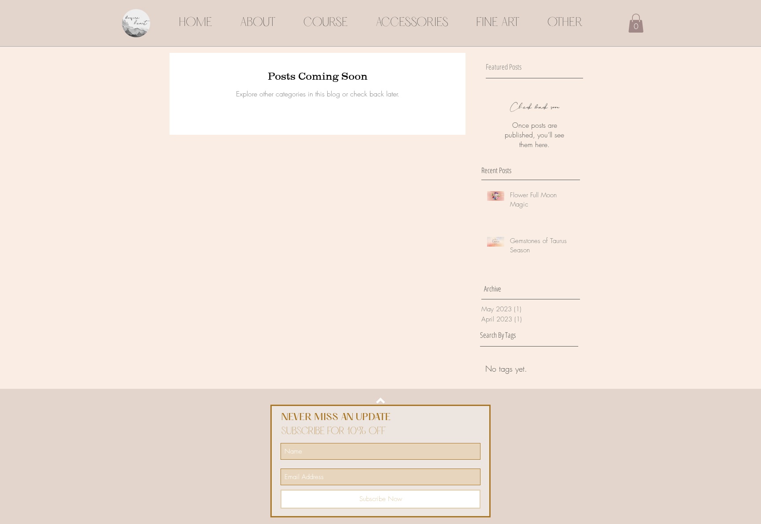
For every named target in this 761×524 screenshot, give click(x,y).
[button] (636, 23)
